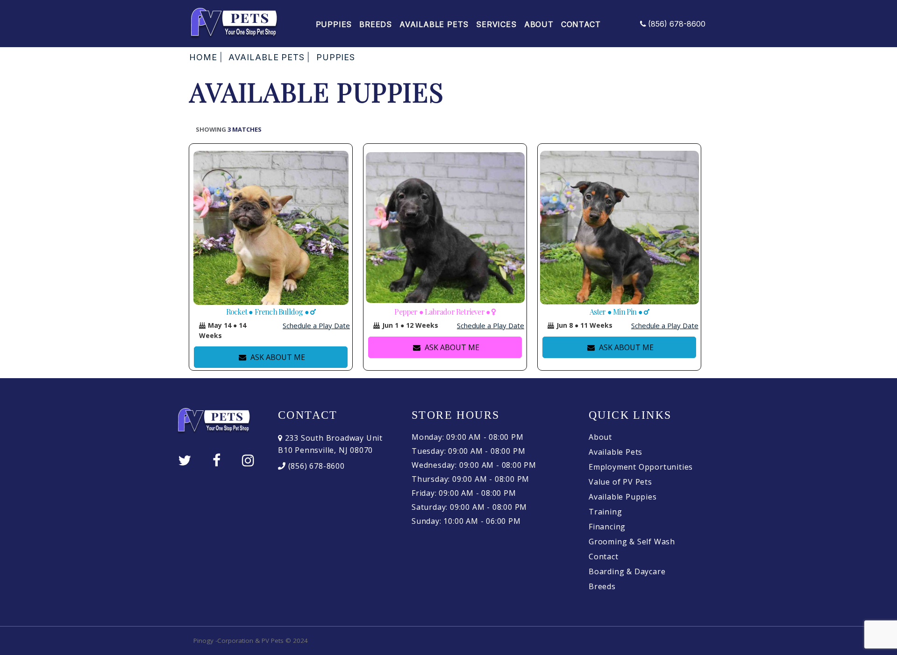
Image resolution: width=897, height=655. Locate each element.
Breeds (375, 24)
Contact (581, 24)
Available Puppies (623, 497)
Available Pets (434, 24)
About (539, 24)
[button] (202, 325)
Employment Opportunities (641, 467)
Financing (607, 526)
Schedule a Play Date (316, 325)
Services (496, 24)
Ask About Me (277, 357)
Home (203, 57)
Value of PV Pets (620, 482)
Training (605, 512)
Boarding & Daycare (627, 571)
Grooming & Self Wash (632, 541)
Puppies (334, 24)
